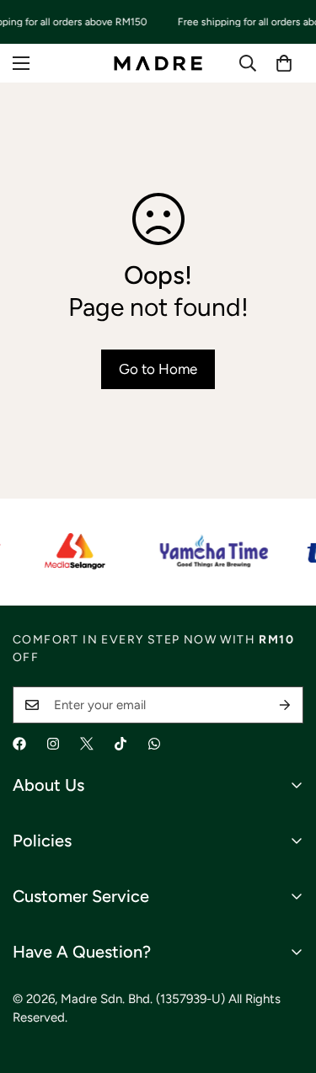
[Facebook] (19, 743)
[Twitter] (87, 743)
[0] (284, 63)
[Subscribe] (284, 704)
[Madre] (158, 62)
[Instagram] (53, 743)
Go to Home (158, 368)
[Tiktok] (120, 743)
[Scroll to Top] (286, 984)
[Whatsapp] (154, 743)
